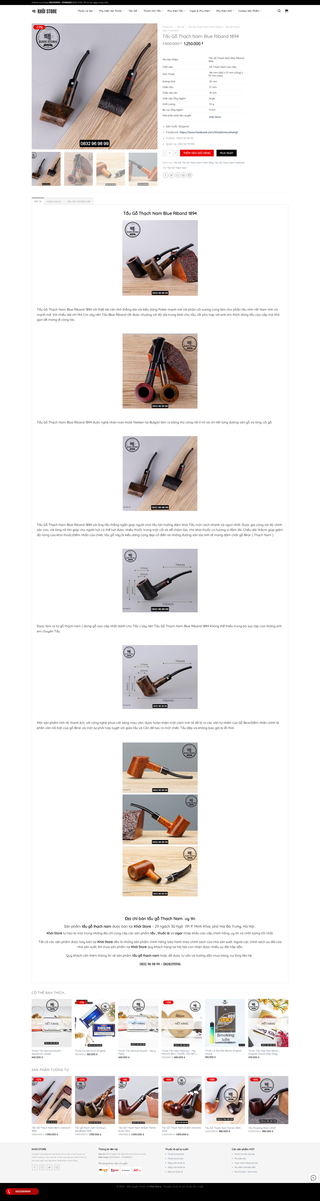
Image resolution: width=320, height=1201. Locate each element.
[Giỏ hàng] (286, 11)
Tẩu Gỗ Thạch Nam (177, 167)
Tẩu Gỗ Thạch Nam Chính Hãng (205, 26)
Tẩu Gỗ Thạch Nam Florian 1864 (222, 1127)
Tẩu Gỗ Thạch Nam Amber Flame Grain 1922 (137, 1129)
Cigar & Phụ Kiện (200, 10)
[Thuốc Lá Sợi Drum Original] (95, 1023)
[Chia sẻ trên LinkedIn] (189, 175)
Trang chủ (167, 26)
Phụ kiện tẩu (240, 1158)
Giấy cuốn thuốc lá (176, 1167)
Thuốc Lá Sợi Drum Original (90, 1050)
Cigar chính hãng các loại (246, 1163)
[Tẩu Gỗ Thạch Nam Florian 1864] (225, 1100)
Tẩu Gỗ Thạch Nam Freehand (229, 162)
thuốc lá (164, 933)
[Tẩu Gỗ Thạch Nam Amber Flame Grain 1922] (138, 1100)
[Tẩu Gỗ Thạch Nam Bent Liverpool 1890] (52, 1100)
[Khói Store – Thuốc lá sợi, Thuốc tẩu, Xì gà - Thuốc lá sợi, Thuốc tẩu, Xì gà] (44, 11)
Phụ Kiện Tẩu (175, 10)
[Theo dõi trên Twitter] (49, 1167)
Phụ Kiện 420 (224, 10)
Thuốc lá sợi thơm (176, 1154)
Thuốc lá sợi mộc (175, 1158)
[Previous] (38, 86)
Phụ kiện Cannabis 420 (244, 1167)
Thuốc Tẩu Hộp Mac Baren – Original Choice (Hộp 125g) (264, 1052)
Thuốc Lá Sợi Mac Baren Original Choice (223, 1052)
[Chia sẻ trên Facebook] (165, 175)
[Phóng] (36, 145)
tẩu (152, 933)
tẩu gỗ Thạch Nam (164, 918)
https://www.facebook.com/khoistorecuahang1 (209, 132)
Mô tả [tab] (37, 201)
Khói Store (214, 116)
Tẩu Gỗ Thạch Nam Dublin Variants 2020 (181, 1129)
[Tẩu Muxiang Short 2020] (268, 1100)
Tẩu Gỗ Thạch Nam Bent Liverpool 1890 (51, 1129)
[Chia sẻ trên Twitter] (171, 175)
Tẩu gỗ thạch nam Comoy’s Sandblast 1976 (90, 1129)
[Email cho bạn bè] (177, 175)
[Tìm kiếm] (279, 11)
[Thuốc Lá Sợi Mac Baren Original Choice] (225, 1023)
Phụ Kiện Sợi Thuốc (110, 10)
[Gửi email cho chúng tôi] (57, 1167)
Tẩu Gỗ (132, 10)
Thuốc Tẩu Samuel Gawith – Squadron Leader (47, 1052)
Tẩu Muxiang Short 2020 (262, 1127)
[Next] (151, 86)
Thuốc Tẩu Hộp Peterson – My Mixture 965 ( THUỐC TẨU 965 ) (179, 1052)
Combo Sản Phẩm (248, 10)
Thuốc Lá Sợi (85, 10)
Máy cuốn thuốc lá (176, 1163)
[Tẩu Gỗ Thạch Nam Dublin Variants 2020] (182, 1100)
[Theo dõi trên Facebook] (35, 1167)
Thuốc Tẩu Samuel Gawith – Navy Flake (137, 1052)
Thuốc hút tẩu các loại (244, 1154)
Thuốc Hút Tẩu (152, 10)
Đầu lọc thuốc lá (175, 1171)
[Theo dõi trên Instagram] (42, 1167)
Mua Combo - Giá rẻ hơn (245, 1171)
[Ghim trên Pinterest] (183, 175)
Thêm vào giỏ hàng (197, 153)
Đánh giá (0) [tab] (54, 201)
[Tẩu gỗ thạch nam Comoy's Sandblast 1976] (95, 1100)
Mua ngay (227, 153)
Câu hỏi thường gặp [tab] (79, 201)
